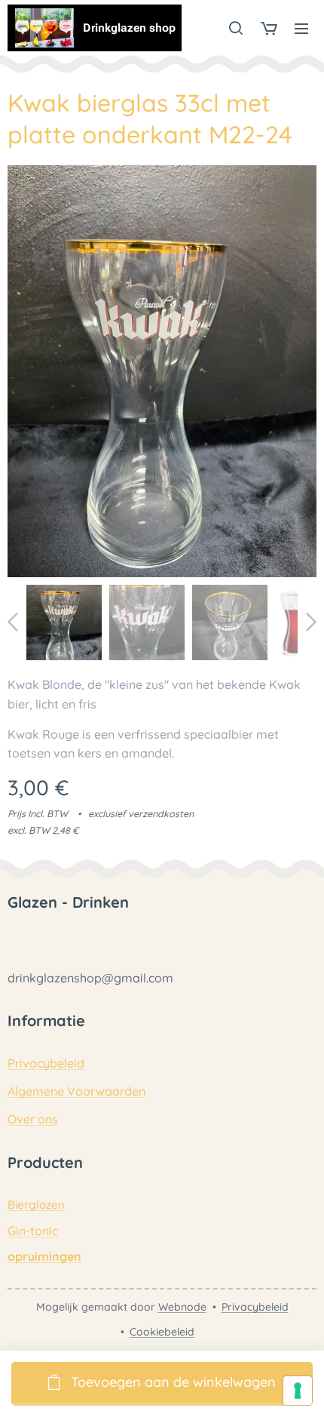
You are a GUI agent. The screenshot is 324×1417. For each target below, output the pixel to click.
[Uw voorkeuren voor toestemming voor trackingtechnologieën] (297, 1390)
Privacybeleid (46, 1063)
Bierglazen (36, 1204)
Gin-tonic (33, 1230)
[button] (236, 28)
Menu (301, 28)
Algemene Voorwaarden (76, 1091)
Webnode (182, 1307)
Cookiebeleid (162, 1332)
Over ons (33, 1119)
